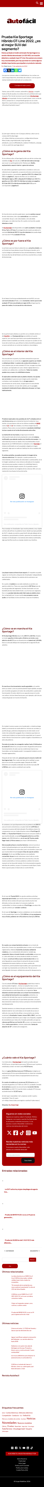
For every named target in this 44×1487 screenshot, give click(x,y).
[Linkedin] (12, 70)
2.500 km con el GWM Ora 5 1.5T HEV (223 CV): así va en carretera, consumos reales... (22, 1296)
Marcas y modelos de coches (11, 1419)
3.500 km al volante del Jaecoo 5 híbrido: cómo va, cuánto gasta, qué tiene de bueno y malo (22, 1366)
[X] (9, 70)
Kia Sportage (23, 983)
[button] (37, 3)
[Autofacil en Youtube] (34, 1134)
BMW (38, 423)
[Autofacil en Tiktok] (22, 1134)
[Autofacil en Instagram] (28, 1135)
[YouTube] (24, 1448)
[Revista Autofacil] (17, 1389)
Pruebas (10, 1426)
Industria (26, 1415)
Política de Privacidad (22, 1465)
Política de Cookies (22, 1468)
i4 (12, 425)
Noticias (31, 1418)
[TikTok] (31, 1448)
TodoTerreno (7, 1429)
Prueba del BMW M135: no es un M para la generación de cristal (22, 1313)
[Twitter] (20, 1448)
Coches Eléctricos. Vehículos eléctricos (19, 1413)
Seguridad (24, 1426)
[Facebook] (5, 70)
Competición (6, 1415)
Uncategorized (19, 1429)
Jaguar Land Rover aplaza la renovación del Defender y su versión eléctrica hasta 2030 (23, 1339)
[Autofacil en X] (9, 1134)
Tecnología (31, 1426)
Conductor (15, 1415)
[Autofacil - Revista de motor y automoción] (9, 3)
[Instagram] (12, 1448)
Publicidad (22, 1461)
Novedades (9, 1422)
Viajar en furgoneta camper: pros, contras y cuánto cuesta (22, 1304)
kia (10, 1105)
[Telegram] (19, 70)
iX (8, 425)
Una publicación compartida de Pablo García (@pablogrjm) (23, 524)
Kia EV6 (6, 336)
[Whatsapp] (16, 70)
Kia (11, 161)
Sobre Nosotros (22, 1459)
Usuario (29, 1429)
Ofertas (4, 1426)
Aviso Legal (22, 1463)
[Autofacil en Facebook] (15, 1135)
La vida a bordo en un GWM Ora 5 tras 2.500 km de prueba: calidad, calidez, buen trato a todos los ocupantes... (22, 1279)
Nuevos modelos (24, 1423)
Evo (21, 1415)
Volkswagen (5, 1431)
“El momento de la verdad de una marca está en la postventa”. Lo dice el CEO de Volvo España (23, 1287)
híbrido (31, 91)
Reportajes (18, 1426)
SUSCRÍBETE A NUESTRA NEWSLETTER (22, 1453)
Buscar (32, 1259)
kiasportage (15, 1105)
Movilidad (23, 1419)
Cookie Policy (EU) (22, 1470)
